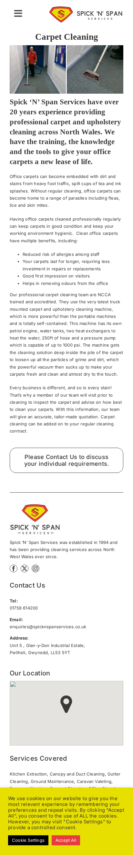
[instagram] (35, 568)
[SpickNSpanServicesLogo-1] (89, 8)
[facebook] (13, 568)
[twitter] (24, 568)
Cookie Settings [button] (28, 840)
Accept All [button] (66, 840)
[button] (66, 704)
